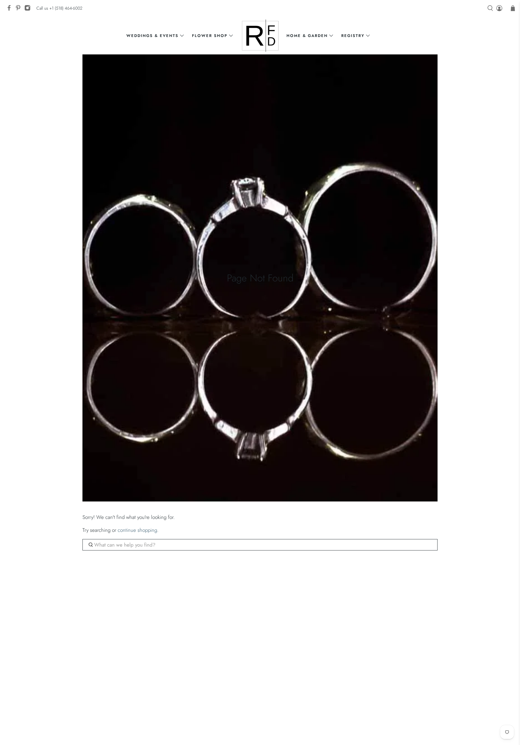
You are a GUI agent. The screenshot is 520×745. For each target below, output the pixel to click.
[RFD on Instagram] (28, 10)
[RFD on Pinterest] (19, 10)
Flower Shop (210, 35)
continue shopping (137, 530)
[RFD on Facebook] (10, 10)
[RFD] (260, 35)
